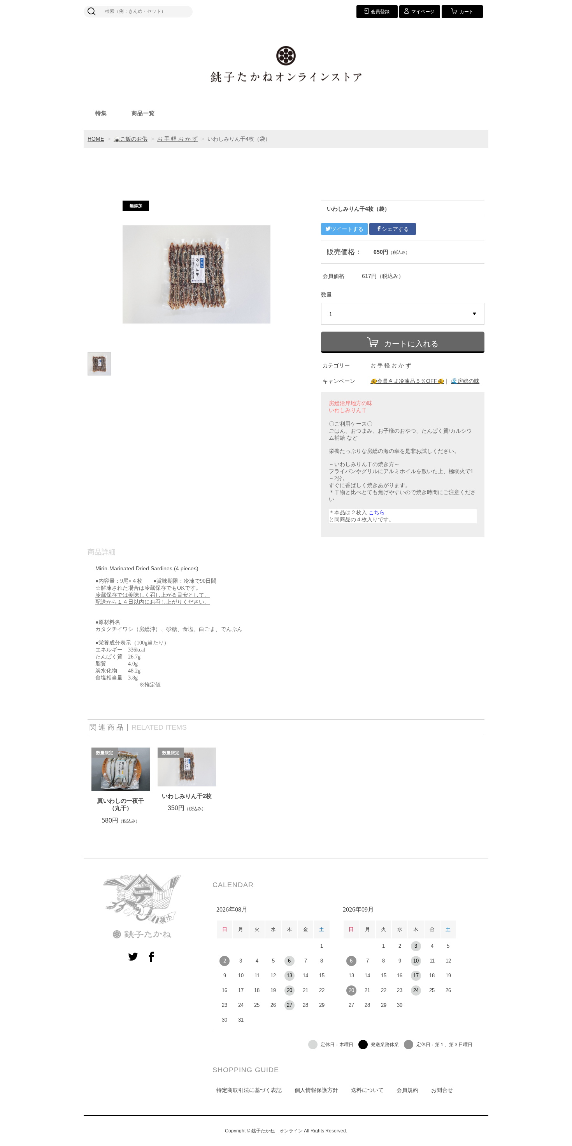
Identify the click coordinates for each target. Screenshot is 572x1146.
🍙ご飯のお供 (130, 139)
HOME (96, 139)
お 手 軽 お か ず (177, 139)
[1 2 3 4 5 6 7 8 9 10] (402, 314)
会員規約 (407, 1090)
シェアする (395, 229)
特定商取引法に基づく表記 (249, 1090)
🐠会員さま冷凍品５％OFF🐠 (407, 381)
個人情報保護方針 (316, 1090)
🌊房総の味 (465, 381)
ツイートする (347, 229)
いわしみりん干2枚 (187, 796)
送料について (367, 1090)
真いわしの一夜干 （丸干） (120, 804)
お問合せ (442, 1090)
